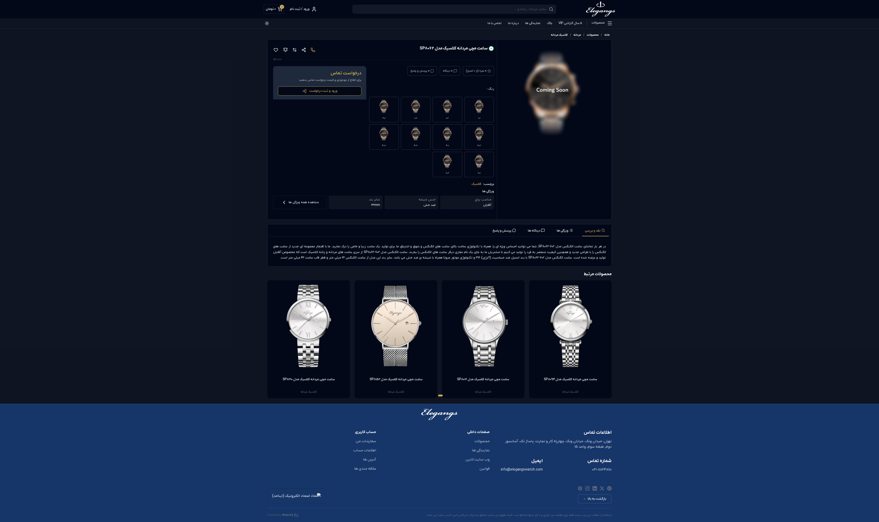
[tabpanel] (439, 252)
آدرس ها (369, 459)
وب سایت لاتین (478, 459)
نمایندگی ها (532, 23)
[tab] (595, 230)
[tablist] (439, 230)
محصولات (598, 23)
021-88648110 (602, 469)
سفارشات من (366, 441)
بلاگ (549, 23)
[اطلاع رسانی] (285, 49)
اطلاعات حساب (364, 450)
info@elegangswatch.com (522, 469)
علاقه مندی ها (365, 468)
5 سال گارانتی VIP (570, 23)
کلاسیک (476, 184)
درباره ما (513, 23)
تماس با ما (495, 23)
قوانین (485, 468)
